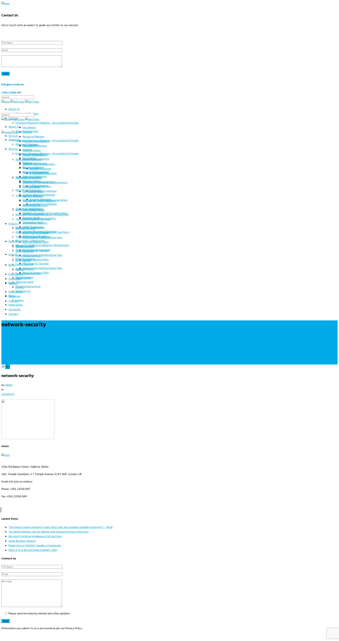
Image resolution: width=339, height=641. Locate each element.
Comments (7, 394)
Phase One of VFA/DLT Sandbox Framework (34, 545)
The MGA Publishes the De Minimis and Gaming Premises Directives (48, 532)
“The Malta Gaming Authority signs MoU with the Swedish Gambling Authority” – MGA (60, 527)
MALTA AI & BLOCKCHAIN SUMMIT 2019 (32, 550)
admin (8, 385)
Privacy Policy (9, 636)
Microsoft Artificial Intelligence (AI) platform (35, 536)
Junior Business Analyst (22, 541)
